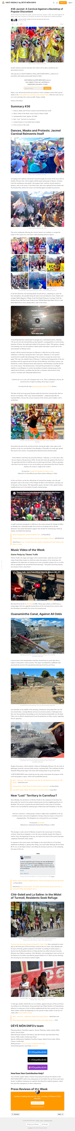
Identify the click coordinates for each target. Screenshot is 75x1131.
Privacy (37, 1120)
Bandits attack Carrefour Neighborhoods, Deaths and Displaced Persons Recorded (38, 881)
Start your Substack (34, 1124)
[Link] (9, 106)
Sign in (70, 2)
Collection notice (48, 1120)
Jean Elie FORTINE (22, 19)
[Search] (53, 2)
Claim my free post (37, 1103)
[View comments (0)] (17, 24)
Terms (41, 1120)
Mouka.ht (35, 1046)
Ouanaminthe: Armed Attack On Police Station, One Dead (31, 786)
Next (59, 1114)
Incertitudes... (41, 823)
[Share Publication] (57, 2)
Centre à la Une (26, 1044)
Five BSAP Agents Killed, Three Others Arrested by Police (31, 790)
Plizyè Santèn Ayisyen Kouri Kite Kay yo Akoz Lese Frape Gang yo (33, 1020)
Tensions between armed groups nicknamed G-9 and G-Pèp (29, 944)
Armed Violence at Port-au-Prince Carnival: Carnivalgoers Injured (33, 538)
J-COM (33, 1044)
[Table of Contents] (2, 565)
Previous (16, 1114)
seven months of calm (25, 1013)
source (52, 876)
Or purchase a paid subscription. (37, 1106)
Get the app (45, 1124)
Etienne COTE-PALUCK (31, 19)
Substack (30, 1128)
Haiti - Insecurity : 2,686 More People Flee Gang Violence (30, 1016)
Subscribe (63, 2)
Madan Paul (28, 604)
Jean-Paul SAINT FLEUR (44, 19)
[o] (37, 321)
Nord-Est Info (41, 1044)
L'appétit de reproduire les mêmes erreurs (41, 471)
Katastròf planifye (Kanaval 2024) (41, 386)
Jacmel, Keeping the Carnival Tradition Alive (26, 535)
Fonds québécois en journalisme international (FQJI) (33, 95)
